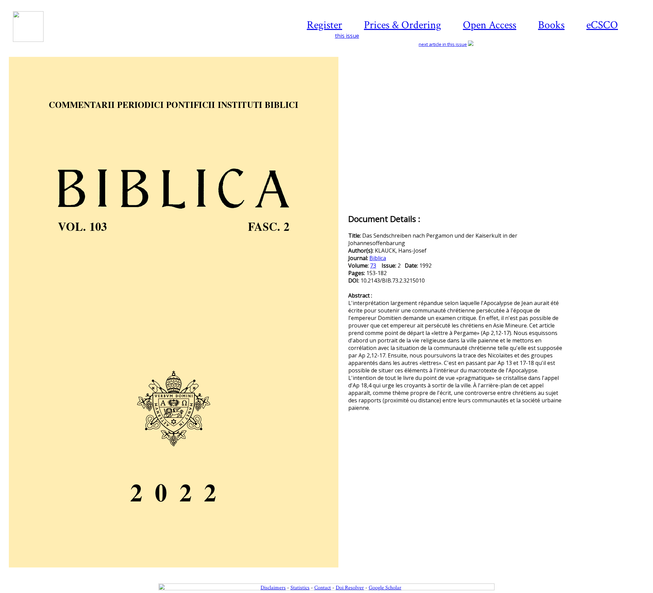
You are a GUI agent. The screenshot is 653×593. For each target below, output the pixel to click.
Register (324, 25)
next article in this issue (443, 44)
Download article (606, 77)
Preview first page (178, 571)
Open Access (489, 25)
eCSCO (602, 25)
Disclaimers (273, 587)
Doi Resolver (350, 587)
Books (551, 25)
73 (373, 265)
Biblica (377, 258)
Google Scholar (385, 587)
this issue (347, 35)
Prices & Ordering (402, 25)
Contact (322, 587)
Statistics (299, 587)
